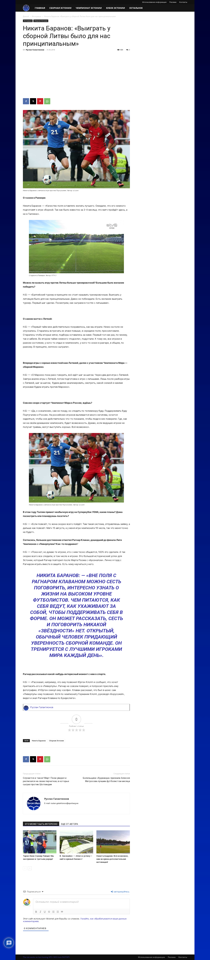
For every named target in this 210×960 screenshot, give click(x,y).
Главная (40, 7)
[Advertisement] (76, 75)
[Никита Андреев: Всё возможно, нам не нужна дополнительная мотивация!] (113, 841)
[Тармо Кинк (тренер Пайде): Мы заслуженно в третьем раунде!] (39, 841)
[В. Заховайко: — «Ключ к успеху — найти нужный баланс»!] (76, 841)
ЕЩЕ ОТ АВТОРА (69, 824)
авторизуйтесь (121, 891)
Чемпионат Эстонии (89, 7)
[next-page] (30, 868)
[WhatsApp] (47, 101)
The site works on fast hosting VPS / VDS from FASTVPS (46, 957)
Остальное (136, 7)
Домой (26, 16)
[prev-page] (25, 868)
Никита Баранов (39, 740)
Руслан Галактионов (35, 50)
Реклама (172, 2)
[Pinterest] (40, 101)
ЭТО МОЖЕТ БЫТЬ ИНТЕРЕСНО (41, 824)
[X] (33, 101)
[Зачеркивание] (49, 912)
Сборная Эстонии (60, 7)
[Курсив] (40, 912)
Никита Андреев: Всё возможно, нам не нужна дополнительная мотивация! (112, 859)
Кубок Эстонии (115, 7)
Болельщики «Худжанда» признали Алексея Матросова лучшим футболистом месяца (106, 780)
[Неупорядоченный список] (57, 912)
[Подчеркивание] (45, 912)
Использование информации (154, 2)
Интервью (36, 16)
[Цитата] (62, 912)
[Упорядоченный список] (53, 912)
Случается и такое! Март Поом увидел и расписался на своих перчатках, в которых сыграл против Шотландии (46, 781)
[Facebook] (26, 101)
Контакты (183, 2)
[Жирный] (36, 912)
